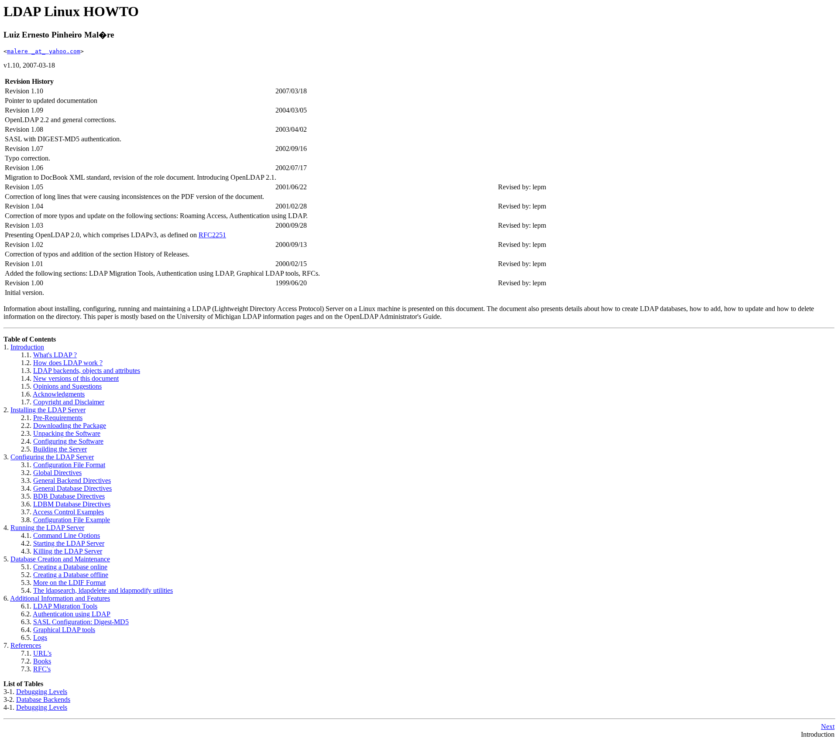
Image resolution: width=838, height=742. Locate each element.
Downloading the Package (69, 425)
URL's (42, 653)
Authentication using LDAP (71, 614)
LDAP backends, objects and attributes (86, 370)
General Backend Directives (72, 480)
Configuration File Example (71, 519)
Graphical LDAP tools (64, 629)
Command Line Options (66, 535)
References (25, 645)
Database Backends (43, 699)
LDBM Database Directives (71, 504)
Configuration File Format (69, 464)
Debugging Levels (41, 691)
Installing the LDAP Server (48, 410)
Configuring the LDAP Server (52, 457)
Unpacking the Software (66, 433)
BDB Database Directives (69, 496)
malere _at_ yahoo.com (43, 51)
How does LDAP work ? (68, 362)
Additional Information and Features (60, 598)
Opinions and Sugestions (67, 386)
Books (42, 661)
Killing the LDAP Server (67, 551)
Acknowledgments (59, 394)
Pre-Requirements (57, 417)
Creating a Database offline (70, 574)
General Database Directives (72, 488)
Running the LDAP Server (47, 527)
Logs (40, 637)
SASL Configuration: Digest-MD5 (81, 622)
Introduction (27, 347)
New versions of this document (76, 378)
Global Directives (57, 472)
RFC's (42, 669)
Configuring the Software (68, 441)
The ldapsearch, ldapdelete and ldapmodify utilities (103, 590)
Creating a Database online (70, 567)
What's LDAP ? (55, 355)
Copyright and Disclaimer (68, 402)
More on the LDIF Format (69, 582)
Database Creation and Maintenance (60, 559)
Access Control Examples (68, 512)
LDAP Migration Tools (65, 606)
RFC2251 (212, 235)
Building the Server (60, 449)
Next (828, 726)
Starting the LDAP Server (68, 543)
